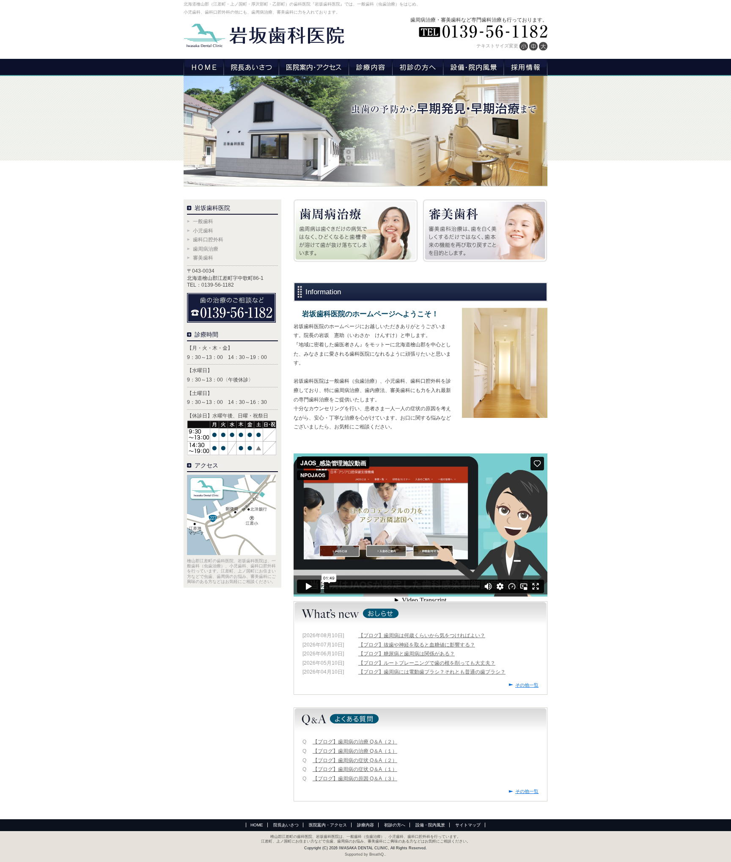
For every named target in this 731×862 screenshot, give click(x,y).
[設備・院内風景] (473, 67)
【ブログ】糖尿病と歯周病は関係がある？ (406, 654)
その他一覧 (527, 685)
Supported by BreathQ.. (365, 854)
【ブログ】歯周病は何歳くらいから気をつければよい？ (421, 635)
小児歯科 (203, 231)
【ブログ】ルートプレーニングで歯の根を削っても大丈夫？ (426, 663)
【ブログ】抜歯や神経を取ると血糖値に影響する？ (416, 645)
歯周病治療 (205, 249)
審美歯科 (203, 258)
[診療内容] (370, 67)
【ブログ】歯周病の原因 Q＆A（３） (355, 779)
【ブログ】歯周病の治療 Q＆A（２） (355, 742)
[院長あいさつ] (251, 67)
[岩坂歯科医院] (264, 35)
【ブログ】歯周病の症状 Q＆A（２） (355, 760)
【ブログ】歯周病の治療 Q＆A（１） (355, 751)
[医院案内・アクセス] (314, 67)
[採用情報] (525, 67)
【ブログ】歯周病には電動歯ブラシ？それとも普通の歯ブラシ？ (432, 672)
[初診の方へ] (417, 67)
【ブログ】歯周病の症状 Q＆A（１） (355, 769)
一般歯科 (203, 221)
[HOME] (204, 67)
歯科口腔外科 (208, 240)
